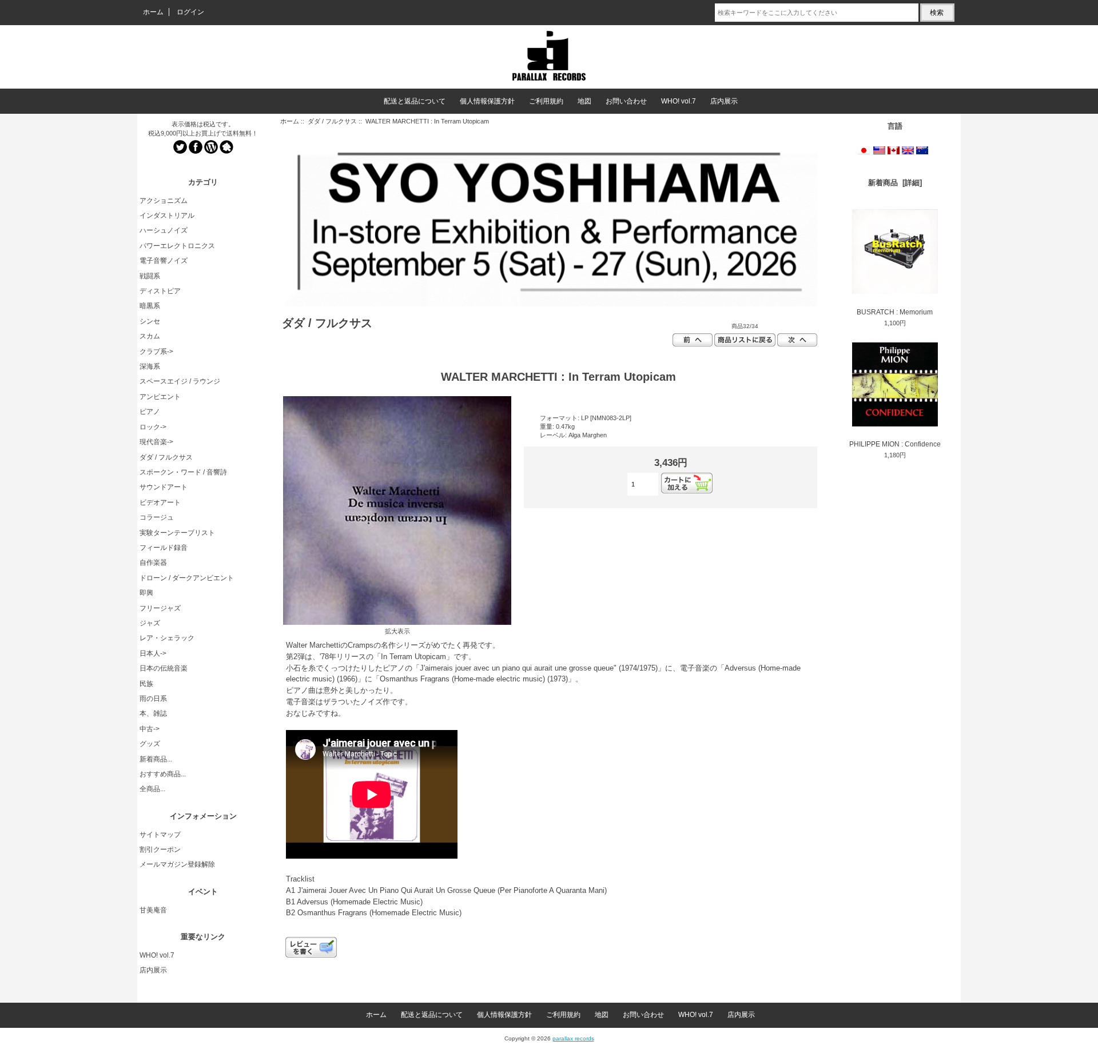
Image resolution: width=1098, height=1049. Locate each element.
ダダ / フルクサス (332, 121)
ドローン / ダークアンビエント (187, 578)
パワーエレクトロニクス (177, 246)
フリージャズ (160, 608)
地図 (584, 101)
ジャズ (150, 623)
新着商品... (156, 759)
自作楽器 (153, 563)
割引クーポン (160, 849)
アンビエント (160, 397)
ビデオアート (160, 502)
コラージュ (157, 517)
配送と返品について (414, 101)
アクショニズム (164, 201)
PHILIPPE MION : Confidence (895, 444)
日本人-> (153, 653)
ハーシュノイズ (164, 230)
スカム (150, 336)
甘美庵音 (153, 910)
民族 (146, 684)
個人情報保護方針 (487, 101)
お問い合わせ (626, 101)
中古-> (150, 729)
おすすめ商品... (163, 774)
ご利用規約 (546, 101)
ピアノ (150, 412)
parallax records (573, 1038)
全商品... (152, 789)
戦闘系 (150, 276)
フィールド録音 (164, 548)
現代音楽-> (156, 442)
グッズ (150, 744)
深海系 (150, 366)
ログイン (190, 12)
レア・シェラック (167, 638)
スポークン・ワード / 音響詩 (183, 472)
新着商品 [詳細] (895, 182)
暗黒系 (150, 306)
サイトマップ (160, 835)
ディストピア (160, 291)
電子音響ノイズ (164, 261)
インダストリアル (167, 216)
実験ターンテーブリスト (177, 533)
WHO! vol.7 (678, 101)
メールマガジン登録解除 (177, 864)
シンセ (150, 321)
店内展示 (724, 101)
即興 (146, 593)
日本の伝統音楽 (164, 668)
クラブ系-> (156, 352)
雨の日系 (153, 699)
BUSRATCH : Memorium (895, 312)
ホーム (153, 12)
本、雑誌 (153, 713)
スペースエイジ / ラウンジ (180, 381)
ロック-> (153, 427)
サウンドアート (164, 487)
